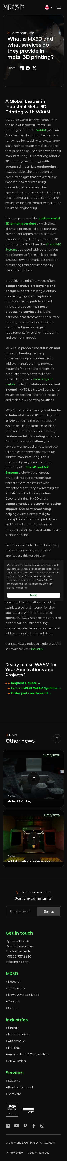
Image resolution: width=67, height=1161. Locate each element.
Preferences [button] (21, 588)
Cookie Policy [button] (43, 580)
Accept (33, 595)
